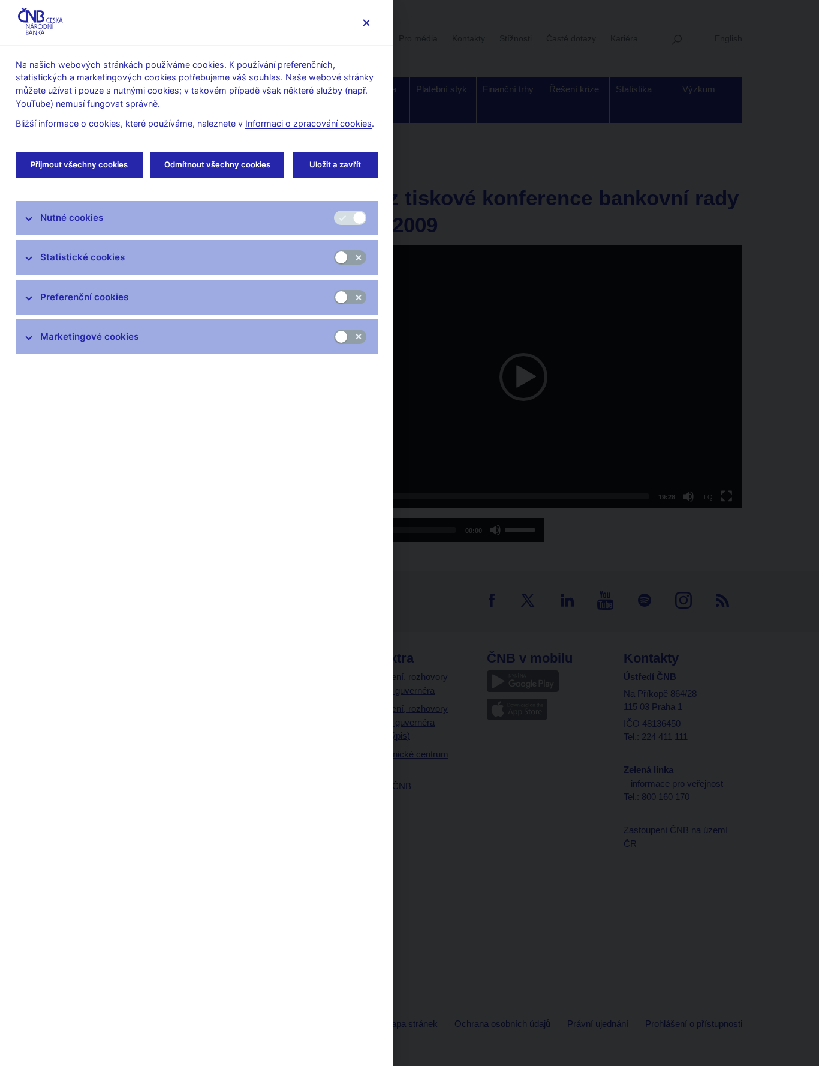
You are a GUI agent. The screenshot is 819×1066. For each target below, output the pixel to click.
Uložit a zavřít (335, 164)
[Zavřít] (366, 22)
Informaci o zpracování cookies (308, 123)
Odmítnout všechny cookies (217, 164)
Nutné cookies (71, 217)
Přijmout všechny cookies (79, 164)
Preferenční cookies (84, 297)
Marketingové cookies (89, 336)
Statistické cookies (82, 257)
